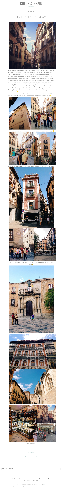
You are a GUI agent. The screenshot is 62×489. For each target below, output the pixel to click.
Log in (48, 486)
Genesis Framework (35, 486)
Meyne (45, 484)
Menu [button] (32, 11)
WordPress (43, 486)
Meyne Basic (25, 486)
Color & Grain (31, 4)
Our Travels (15, 447)
